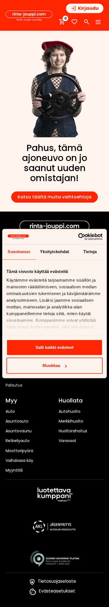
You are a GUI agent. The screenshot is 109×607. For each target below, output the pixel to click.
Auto (10, 411)
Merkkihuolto (71, 421)
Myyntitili (14, 470)
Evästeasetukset (57, 591)
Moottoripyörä (19, 451)
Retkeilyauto (18, 440)
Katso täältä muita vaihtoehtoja (54, 197)
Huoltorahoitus (73, 431)
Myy (11, 400)
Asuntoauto (17, 421)
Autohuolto (69, 411)
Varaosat (67, 440)
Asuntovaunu (19, 431)
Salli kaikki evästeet (54, 347)
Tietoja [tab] (90, 251)
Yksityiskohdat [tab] (54, 251)
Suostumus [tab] (19, 251)
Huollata (71, 400)
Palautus (14, 385)
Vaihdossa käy (19, 460)
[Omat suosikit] (74, 22)
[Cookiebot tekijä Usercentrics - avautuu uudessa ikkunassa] (78, 236)
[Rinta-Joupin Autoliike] (29, 16)
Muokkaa (51, 365)
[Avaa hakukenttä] (86, 22)
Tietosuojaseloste (57, 581)
